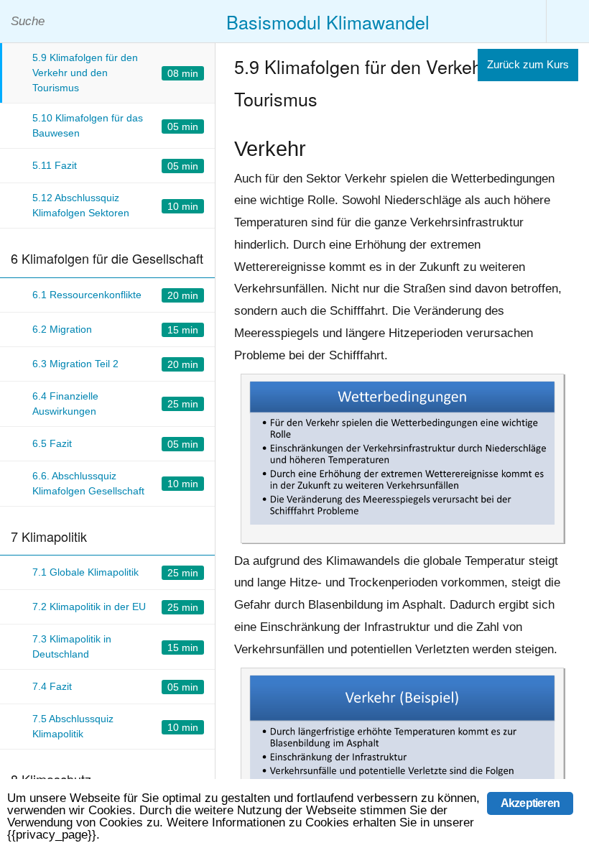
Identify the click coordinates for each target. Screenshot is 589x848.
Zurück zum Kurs (528, 64)
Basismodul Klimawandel (328, 21)
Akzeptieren (530, 803)
